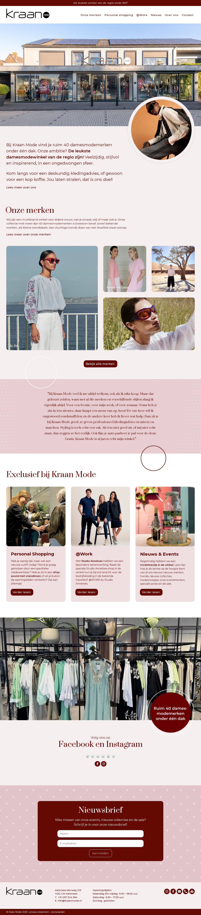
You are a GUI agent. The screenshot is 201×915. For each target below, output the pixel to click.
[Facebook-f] (97, 764)
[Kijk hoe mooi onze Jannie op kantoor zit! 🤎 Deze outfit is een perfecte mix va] (103, 756)
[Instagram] (103, 764)
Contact (188, 15)
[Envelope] (179, 891)
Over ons (172, 15)
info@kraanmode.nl (70, 900)
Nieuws (156, 15)
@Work (141, 15)
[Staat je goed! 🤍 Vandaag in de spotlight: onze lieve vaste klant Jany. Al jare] (87, 756)
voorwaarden (58, 912)
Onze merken (91, 15)
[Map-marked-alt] (192, 891)
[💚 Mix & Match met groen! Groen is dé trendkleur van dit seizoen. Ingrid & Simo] (92, 756)
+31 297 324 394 (67, 897)
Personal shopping (118, 15)
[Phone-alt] (185, 891)
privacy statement (39, 912)
